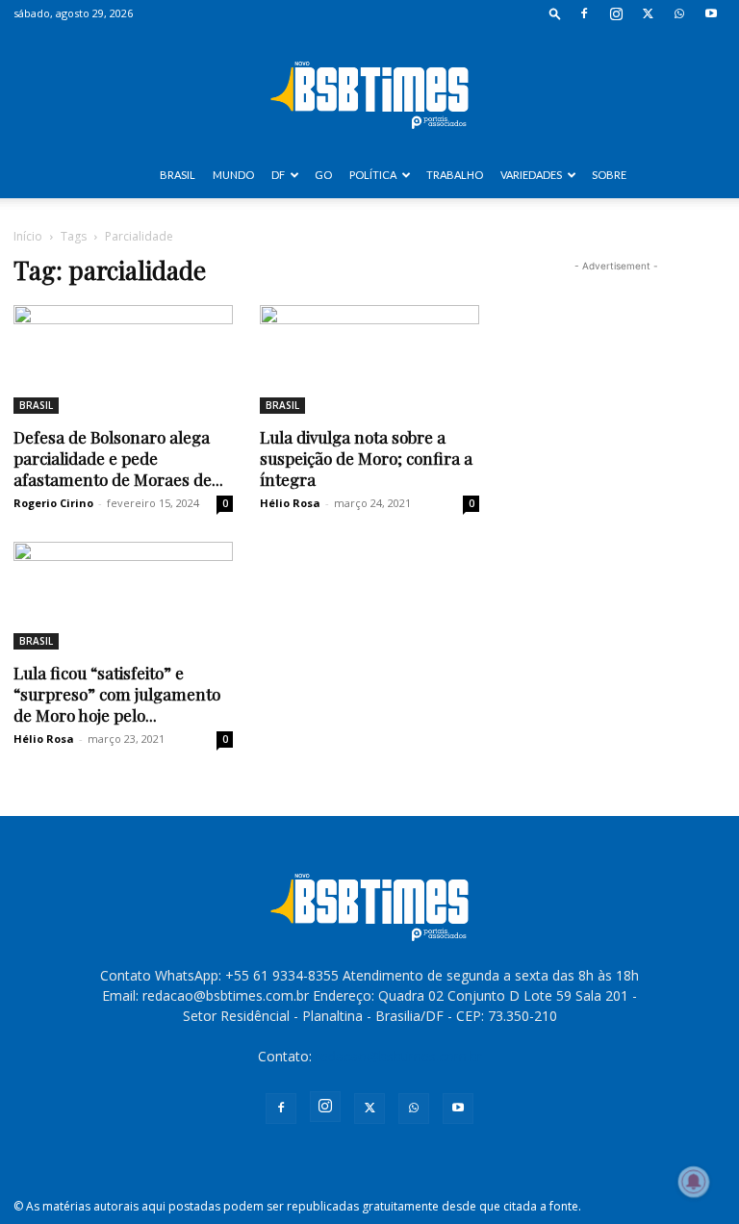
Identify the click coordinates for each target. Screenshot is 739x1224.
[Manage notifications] (693, 1181)
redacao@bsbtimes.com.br (399, 1056)
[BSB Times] (369, 90)
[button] (555, 13)
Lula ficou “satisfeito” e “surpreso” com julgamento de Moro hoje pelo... (116, 694)
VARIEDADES (531, 174)
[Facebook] (584, 13)
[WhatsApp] (679, 13)
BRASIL (177, 174)
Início (27, 236)
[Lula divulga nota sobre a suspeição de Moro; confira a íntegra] (369, 359)
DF (278, 174)
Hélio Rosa (290, 503)
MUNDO (233, 174)
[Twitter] (647, 13)
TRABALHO (454, 174)
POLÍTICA (372, 174)
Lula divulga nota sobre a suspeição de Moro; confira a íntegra (366, 458)
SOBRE (609, 174)
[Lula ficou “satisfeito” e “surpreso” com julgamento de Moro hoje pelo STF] (123, 596)
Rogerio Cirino (53, 503)
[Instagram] (615, 13)
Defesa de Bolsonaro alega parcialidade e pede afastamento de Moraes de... (118, 458)
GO (323, 174)
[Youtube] (711, 13)
